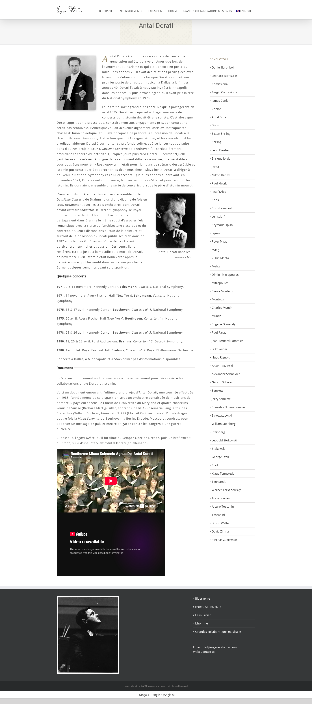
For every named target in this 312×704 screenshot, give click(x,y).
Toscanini (218, 515)
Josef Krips (219, 192)
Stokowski (218, 449)
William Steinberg (224, 424)
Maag (215, 250)
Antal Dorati (220, 117)
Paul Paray (219, 333)
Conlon (217, 109)
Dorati (216, 125)
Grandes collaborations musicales (218, 632)
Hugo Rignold (221, 357)
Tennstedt (219, 482)
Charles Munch (222, 308)
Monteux (218, 299)
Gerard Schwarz (223, 382)
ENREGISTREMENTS (208, 607)
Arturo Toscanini (223, 507)
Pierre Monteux (222, 291)
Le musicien (203, 615)
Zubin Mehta (220, 258)
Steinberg (218, 432)
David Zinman (221, 531)
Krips (215, 200)
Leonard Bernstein (224, 76)
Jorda (215, 167)
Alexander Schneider (226, 374)
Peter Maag (219, 241)
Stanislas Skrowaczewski (228, 407)
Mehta (216, 266)
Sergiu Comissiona (224, 92)
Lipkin (216, 233)
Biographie (202, 598)
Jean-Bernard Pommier (227, 341)
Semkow (217, 391)
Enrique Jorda (221, 158)
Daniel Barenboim (224, 67)
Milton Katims (221, 175)
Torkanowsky (221, 498)
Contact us (208, 652)
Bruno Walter (221, 523)
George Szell (220, 457)
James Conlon (221, 101)
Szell (215, 465)
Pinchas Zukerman (224, 540)
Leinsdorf (218, 217)
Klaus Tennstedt (223, 474)
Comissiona (220, 84)
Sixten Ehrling (221, 134)
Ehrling (216, 142)
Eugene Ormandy (223, 324)
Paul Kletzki (219, 183)
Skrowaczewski (222, 415)
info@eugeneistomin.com (219, 647)
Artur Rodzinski (222, 366)
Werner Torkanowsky (226, 490)
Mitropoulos (220, 283)
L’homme (201, 623)
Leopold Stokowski (224, 440)
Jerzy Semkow (221, 399)
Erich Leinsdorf (222, 208)
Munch (216, 316)
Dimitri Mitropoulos (225, 275)
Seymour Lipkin (222, 225)
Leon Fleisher (221, 150)
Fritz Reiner (219, 349)
